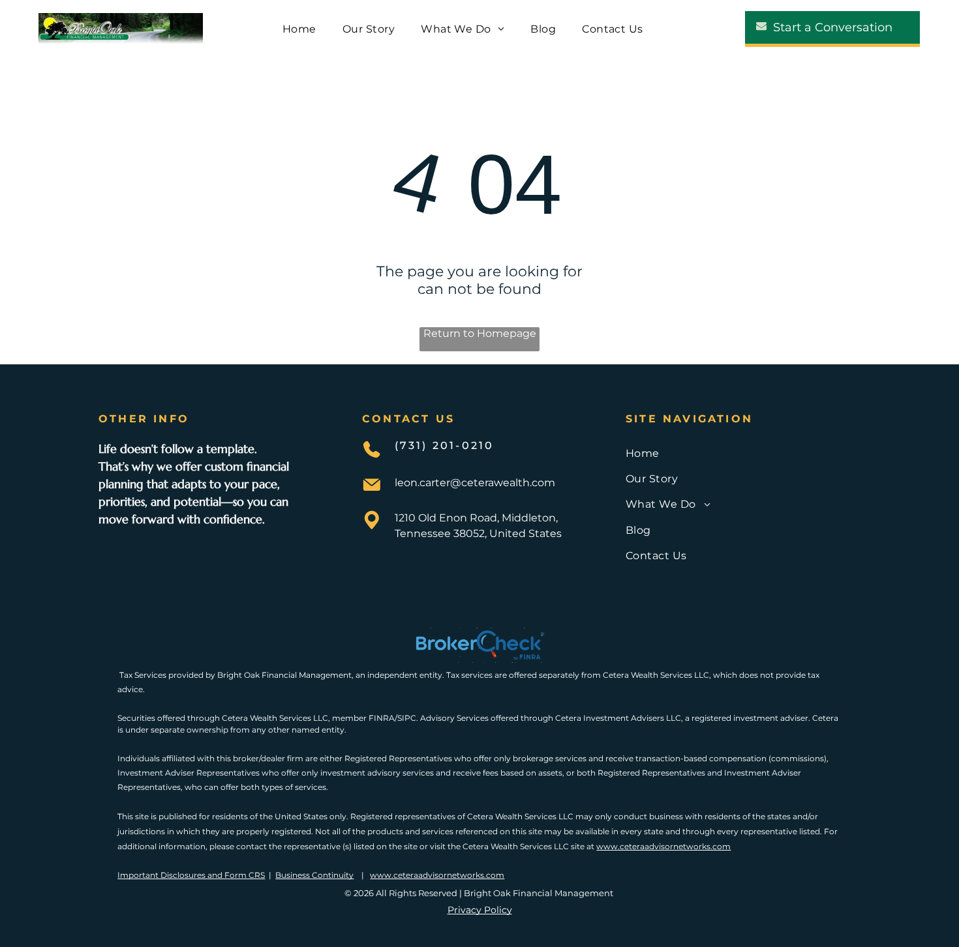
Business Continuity (314, 875)
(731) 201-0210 (445, 445)
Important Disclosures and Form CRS (191, 875)
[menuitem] (299, 28)
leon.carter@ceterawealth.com (475, 482)
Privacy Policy (480, 910)
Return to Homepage (479, 333)
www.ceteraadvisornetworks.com (663, 846)
